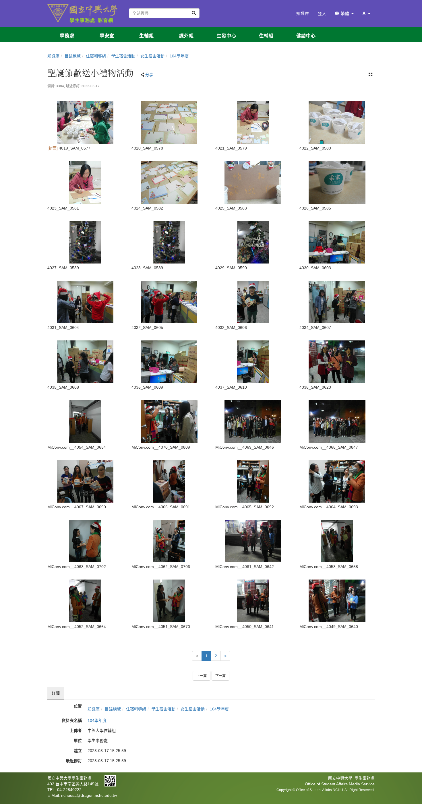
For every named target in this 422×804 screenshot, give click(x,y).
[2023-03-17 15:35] (85, 421)
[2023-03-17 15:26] (85, 122)
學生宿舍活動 (123, 56)
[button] (366, 13)
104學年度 (179, 56)
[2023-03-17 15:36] (85, 601)
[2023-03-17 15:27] (253, 122)
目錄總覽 (73, 56)
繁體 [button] (345, 13)
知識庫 (53, 56)
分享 (149, 74)
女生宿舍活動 (152, 56)
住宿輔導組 (96, 56)
